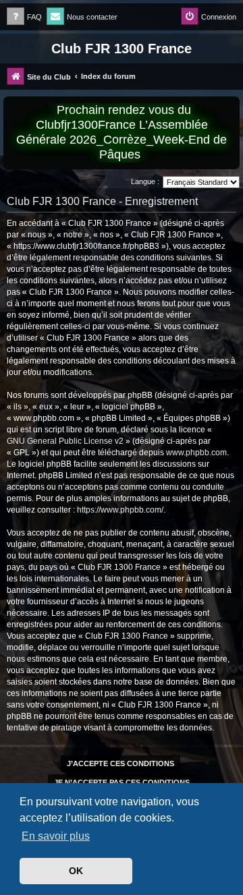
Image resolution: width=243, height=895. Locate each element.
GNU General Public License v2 (65, 441)
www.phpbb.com (196, 452)
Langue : (145, 181)
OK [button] (76, 870)
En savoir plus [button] (56, 836)
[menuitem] (24, 17)
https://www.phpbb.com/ (120, 510)
